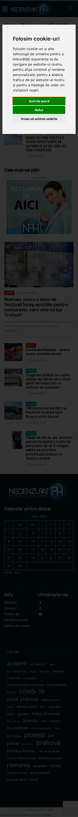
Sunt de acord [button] (39, 101)
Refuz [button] (39, 110)
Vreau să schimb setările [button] (39, 119)
